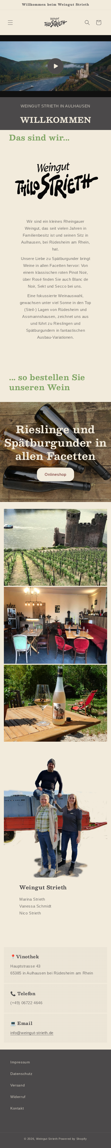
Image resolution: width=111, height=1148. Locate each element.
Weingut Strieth (47, 1138)
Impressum (20, 1062)
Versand (17, 1085)
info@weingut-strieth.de (31, 1033)
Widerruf (18, 1097)
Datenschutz (21, 1074)
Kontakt (17, 1108)
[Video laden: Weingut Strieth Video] (55, 66)
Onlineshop (55, 474)
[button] (10, 22)
